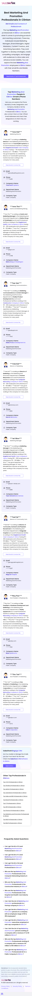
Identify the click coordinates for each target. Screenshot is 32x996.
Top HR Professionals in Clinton (12, 807)
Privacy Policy (5, 986)
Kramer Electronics (11, 417)
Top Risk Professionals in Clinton (12, 823)
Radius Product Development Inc (16, 342)
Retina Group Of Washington (14, 262)
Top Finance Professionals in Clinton (13, 810)
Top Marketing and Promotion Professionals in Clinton (16, 815)
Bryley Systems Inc (11, 653)
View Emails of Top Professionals (16, 76)
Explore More (9, 766)
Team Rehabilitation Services (14, 496)
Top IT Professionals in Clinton (12, 803)
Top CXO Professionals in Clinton (13, 782)
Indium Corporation (12, 730)
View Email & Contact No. (13, 165)
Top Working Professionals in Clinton (14, 785)
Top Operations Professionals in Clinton (14, 793)
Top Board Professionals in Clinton (13, 800)
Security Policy (17, 986)
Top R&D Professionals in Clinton (12, 819)
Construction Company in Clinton (14, 303)
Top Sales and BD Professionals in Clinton (15, 796)
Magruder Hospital (11, 574)
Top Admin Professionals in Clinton (13, 789)
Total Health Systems (12, 185)
